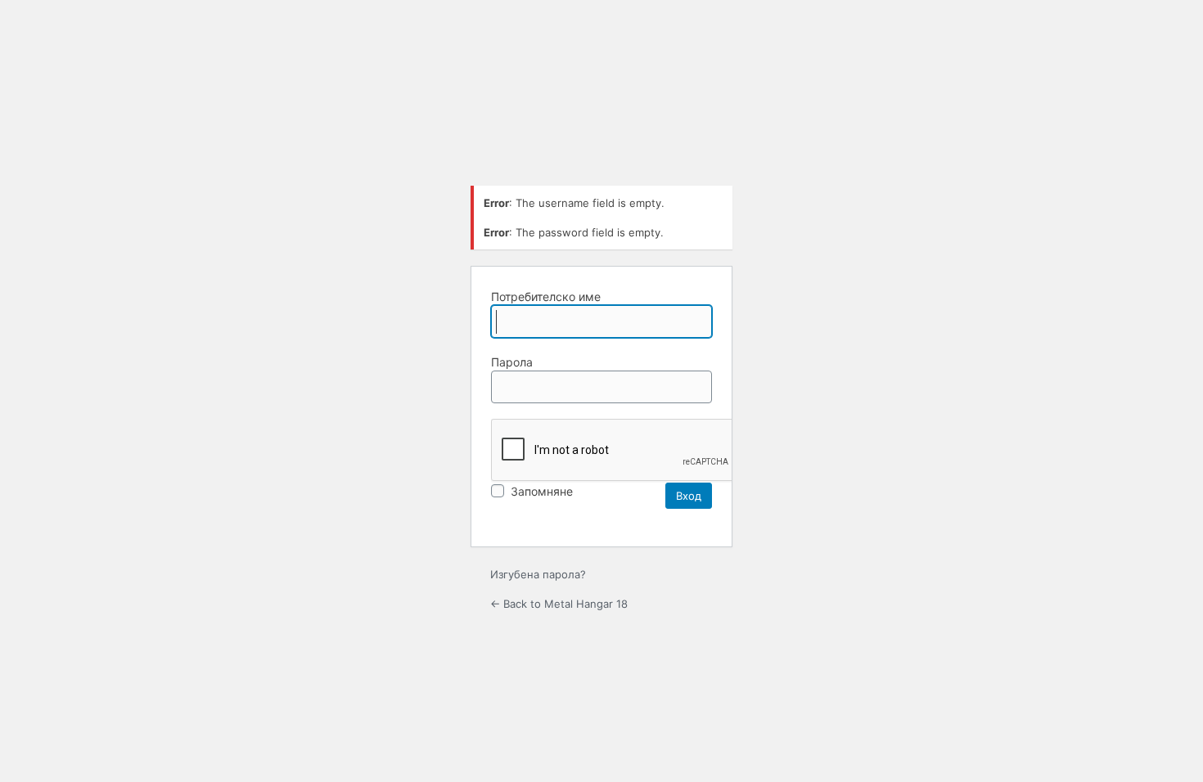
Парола (512, 362)
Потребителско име (546, 296)
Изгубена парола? (538, 574)
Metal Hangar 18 (601, 131)
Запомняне (540, 491)
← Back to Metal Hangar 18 (559, 603)
